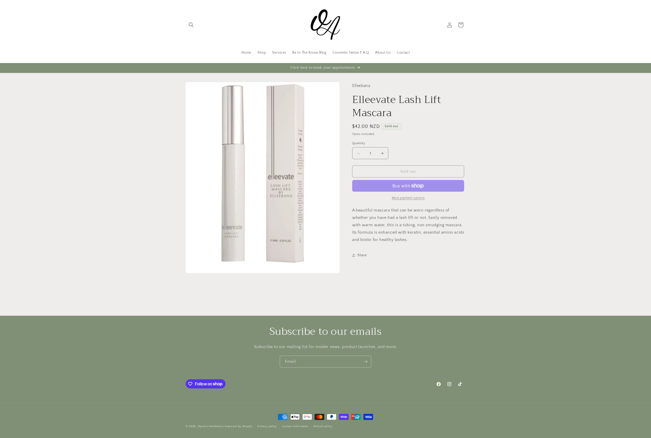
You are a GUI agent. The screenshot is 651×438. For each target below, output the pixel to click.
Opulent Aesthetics (211, 426)
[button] (191, 25)
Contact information (295, 426)
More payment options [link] (408, 198)
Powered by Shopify (239, 426)
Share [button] (362, 255)
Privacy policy (267, 426)
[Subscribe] (365, 362)
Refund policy (323, 426)
